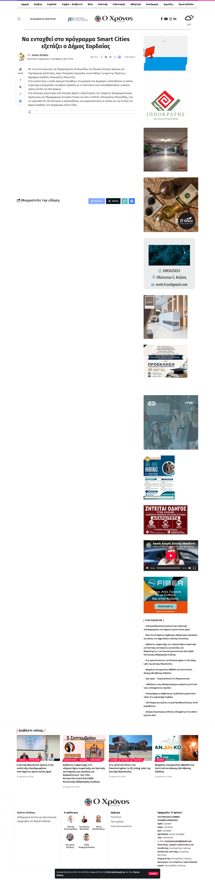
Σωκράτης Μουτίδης (84, 828)
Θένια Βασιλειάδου (99, 828)
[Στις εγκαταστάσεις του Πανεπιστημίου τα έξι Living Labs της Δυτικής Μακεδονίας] (130, 748)
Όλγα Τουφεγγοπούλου (86, 846)
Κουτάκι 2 (125, 760)
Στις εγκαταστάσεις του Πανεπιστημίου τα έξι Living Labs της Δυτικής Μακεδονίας (130, 768)
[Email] (110, 57)
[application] (171, 555)
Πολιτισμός (96, 760)
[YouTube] (165, 19)
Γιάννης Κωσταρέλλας (70, 828)
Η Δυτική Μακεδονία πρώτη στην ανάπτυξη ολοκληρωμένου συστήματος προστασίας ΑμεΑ (35, 768)
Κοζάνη (22, 760)
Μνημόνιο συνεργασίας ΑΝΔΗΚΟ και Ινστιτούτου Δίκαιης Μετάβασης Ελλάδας (174, 768)
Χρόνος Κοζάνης (40, 55)
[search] (19, 18)
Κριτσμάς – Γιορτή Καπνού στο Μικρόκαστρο (168, 678)
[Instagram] (170, 19)
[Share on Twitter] (106, 57)
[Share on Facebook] (101, 57)
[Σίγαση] (189, 568)
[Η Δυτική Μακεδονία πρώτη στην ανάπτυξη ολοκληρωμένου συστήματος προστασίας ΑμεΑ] (38, 748)
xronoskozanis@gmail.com (178, 841)
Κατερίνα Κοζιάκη (70, 846)
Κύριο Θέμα (34, 760)
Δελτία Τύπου (70, 760)
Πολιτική (138, 760)
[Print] (119, 57)
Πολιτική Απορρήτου (115, 872)
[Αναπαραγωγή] (147, 568)
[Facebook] (161, 19)
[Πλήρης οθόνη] (194, 568)
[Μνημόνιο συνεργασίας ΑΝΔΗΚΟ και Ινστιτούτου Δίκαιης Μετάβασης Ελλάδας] (176, 748)
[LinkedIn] (175, 19)
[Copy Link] (115, 57)
